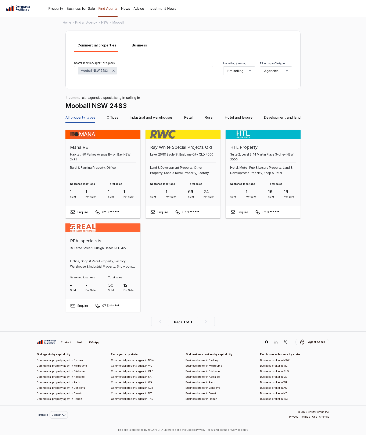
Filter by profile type (272, 63)
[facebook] (266, 342)
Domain (58, 332)
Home (67, 22)
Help (80, 342)
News (125, 8)
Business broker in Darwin (201, 393)
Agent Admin (316, 342)
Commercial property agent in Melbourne (62, 365)
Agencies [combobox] (271, 71)
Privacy (293, 416)
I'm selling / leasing (235, 63)
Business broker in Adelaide (203, 376)
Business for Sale (81, 8)
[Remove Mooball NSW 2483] (113, 70)
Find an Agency (86, 22)
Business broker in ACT (274, 387)
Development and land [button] (282, 117)
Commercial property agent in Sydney (60, 360)
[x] (285, 342)
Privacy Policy (205, 429)
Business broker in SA (273, 376)
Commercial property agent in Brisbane (61, 371)
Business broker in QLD (274, 371)
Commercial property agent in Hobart (59, 398)
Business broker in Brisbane (203, 371)
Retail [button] (188, 117)
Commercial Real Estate (18, 8)
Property (55, 8)
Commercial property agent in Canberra (61, 387)
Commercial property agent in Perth (58, 382)
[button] (160, 321)
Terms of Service (229, 429)
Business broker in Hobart (201, 398)
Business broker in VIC (274, 365)
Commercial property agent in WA (131, 382)
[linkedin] (276, 342)
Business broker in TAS (274, 398)
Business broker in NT (273, 393)
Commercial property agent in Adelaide (61, 376)
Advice (138, 8)
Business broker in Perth (200, 382)
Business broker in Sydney (202, 360)
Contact (66, 342)
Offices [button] (112, 117)
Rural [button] (209, 117)
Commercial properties (97, 45)
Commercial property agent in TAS (132, 398)
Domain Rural (58, 406)
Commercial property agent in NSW (132, 360)
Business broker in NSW (275, 360)
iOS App (94, 342)
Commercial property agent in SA (131, 376)
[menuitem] (59, 332)
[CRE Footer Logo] (46, 342)
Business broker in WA (273, 382)
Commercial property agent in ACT (132, 387)
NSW (104, 22)
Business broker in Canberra (203, 387)
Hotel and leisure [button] (238, 117)
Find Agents (108, 8)
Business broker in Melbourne (204, 365)
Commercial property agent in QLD (132, 371)
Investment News (161, 8)
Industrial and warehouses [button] (151, 117)
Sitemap (324, 416)
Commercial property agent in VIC (131, 365)
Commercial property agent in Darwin (59, 393)
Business (139, 45)
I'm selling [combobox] (235, 71)
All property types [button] (80, 117)
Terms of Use (308, 416)
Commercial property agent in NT (131, 393)
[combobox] (143, 70)
